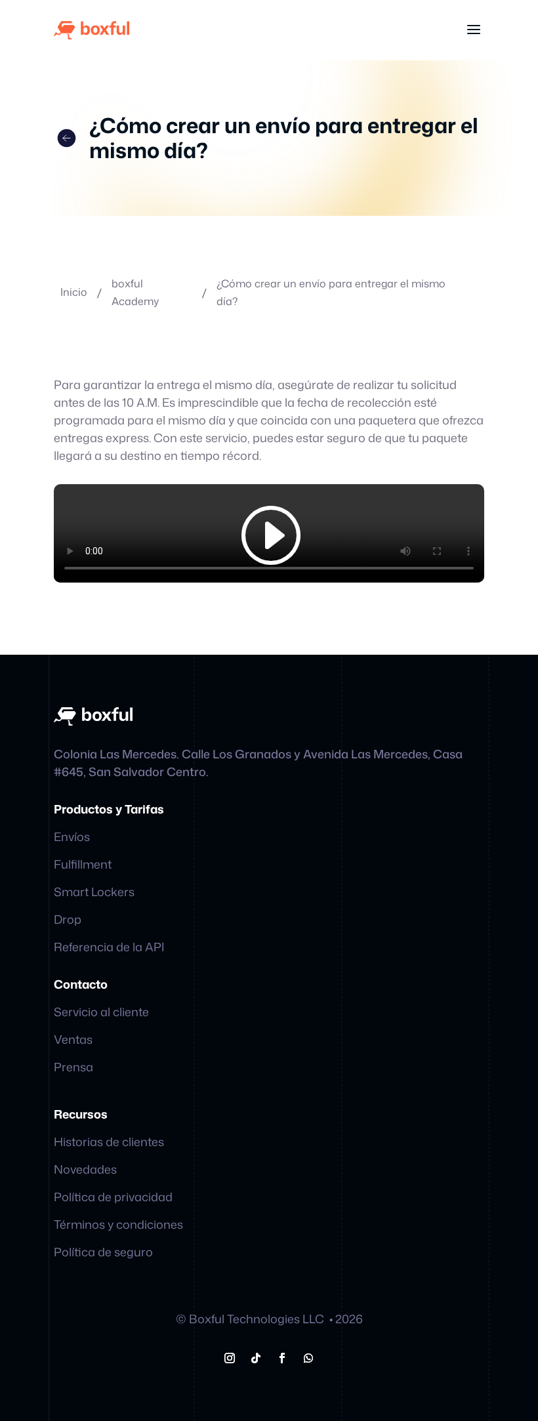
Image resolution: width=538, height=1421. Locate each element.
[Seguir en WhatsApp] (308, 1358)
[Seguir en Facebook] (282, 1358)
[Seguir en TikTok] (255, 1358)
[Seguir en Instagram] (229, 1358)
